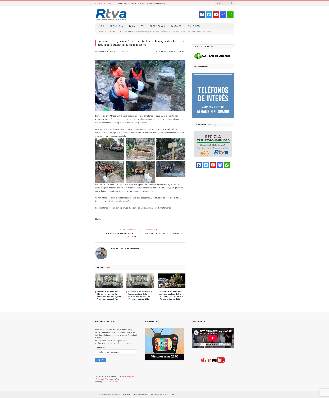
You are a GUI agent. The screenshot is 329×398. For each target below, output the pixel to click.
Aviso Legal (128, 376)
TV (142, 26)
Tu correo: (100, 347)
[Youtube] (216, 14)
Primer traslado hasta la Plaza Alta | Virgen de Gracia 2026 (140, 3)
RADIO (132, 26)
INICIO (101, 26)
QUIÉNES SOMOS (157, 26)
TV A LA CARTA (194, 26)
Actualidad (160, 51)
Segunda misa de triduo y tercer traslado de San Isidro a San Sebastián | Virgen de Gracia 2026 (140, 295)
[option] (213, 95)
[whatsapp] (230, 14)
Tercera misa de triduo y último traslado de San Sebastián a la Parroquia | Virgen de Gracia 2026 (109, 295)
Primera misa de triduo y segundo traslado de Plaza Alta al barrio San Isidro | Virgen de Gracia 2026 (171, 295)
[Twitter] (209, 14)
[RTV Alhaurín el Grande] (111, 14)
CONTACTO (176, 26)
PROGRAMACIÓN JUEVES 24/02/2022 (163, 233)
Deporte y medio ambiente (175, 51)
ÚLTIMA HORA (116, 26)
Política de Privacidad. (125, 343)
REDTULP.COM (111, 382)
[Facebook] (202, 14)
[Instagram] (223, 14)
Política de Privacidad (104, 379)
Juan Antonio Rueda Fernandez (109, 51)
